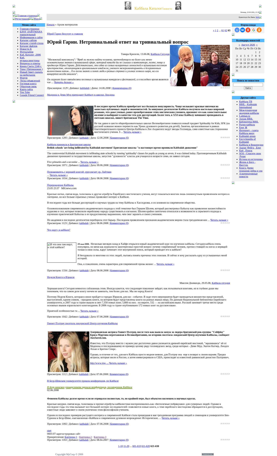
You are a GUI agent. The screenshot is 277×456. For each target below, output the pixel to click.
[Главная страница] (26, 15)
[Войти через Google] (253, 30)
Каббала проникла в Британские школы (69, 144)
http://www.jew (99, 363)
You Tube (25, 92)
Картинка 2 (85, 437)
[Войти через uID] (237, 30)
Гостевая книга (28, 83)
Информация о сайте (31, 37)
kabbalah (84, 88)
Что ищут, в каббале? (58, 230)
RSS (257, 17)
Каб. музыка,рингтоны (29, 59)
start (49, 430)
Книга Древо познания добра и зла (250, 169)
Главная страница (29, 28)
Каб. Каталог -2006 (30, 54)
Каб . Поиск (245, 150)
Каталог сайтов (28, 40)
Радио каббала (247, 124)
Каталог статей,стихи (31, 43)
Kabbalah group (247, 136)
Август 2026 (248, 44)
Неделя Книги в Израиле (61, 277)
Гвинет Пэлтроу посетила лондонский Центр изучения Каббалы (82, 323)
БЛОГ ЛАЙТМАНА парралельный (31, 33)
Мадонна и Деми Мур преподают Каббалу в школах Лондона (80, 94)
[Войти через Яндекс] (248, 30)
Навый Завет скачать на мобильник (31, 73)
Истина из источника (251, 159)
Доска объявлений (30, 80)
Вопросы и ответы (30, 63)
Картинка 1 (71, 437)
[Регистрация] (21, 18)
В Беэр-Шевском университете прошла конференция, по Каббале (83, 381)
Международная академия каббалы (249, 111)
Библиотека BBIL (249, 121)
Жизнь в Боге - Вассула (247, 163)
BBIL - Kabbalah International (248, 106)
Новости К (26, 49)
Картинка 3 (100, 437)
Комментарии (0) (121, 88)
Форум (23, 77)
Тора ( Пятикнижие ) (31, 69)
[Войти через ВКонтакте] (242, 30)
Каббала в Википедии (251, 144)
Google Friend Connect (32, 95)
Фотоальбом (26, 51)
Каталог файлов (28, 46)
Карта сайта (26, 89)
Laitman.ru (244, 116)
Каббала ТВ (245, 101)
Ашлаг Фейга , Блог (250, 147)
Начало (51, 24)
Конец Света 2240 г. (31, 66)
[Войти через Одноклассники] (259, 30)
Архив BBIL (246, 118)
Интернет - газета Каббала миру (248, 132)
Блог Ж (243, 127)
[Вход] (36, 18)
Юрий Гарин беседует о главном (65, 33)
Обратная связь (28, 86)
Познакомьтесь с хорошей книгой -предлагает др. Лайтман (79, 172)
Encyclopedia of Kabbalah (247, 140)
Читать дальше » (64, 82)
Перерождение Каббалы (60, 185)
